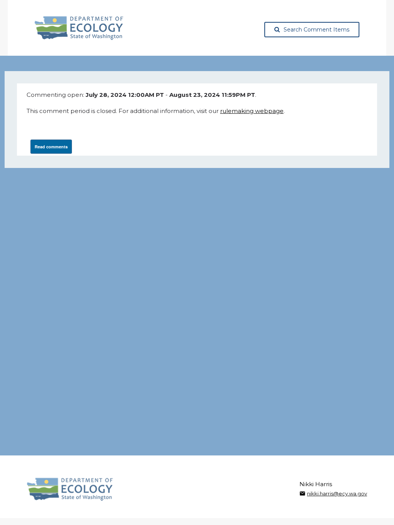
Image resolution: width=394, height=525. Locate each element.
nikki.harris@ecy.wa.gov (337, 493)
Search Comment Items (316, 29)
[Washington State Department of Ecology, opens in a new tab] (79, 28)
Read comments (51, 147)
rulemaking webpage (252, 111)
